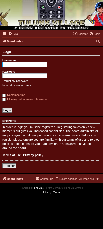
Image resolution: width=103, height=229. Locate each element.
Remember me (15, 94)
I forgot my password (15, 80)
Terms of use (11, 155)
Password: (9, 71)
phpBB (38, 187)
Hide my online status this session (27, 99)
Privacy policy (33, 155)
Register (9, 166)
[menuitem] (13, 34)
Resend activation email (16, 85)
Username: (9, 60)
